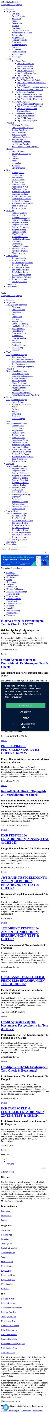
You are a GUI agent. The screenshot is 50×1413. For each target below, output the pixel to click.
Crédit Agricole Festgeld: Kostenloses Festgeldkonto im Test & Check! (24, 1025)
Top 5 (8, 352)
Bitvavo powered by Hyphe (13, 1343)
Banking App (6, 1235)
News (8, 421)
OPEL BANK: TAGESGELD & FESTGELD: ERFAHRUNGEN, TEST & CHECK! (23, 980)
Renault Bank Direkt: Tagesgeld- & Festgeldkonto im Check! (23, 792)
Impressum (11, 542)
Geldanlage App (8, 1253)
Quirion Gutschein (9, 1339)
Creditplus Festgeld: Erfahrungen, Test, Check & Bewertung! (24, 1068)
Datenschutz (11, 544)
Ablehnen (25, 711)
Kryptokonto (6, 1266)
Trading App (6, 1244)
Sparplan (5, 1257)
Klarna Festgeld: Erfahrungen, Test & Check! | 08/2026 (22, 622)
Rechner (9, 397)
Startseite (10, 300)
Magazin (10, 463)
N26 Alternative (8, 1352)
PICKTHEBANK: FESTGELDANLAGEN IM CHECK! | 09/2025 (20, 749)
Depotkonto (6, 1239)
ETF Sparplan (7, 1284)
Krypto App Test (8, 1321)
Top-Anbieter (12, 511)
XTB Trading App (9, 1348)
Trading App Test (8, 1317)
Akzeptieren (26, 705)
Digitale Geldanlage (9, 1248)
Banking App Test (8, 1312)
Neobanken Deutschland (11, 1308)
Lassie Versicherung (9, 1334)
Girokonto (5, 1230)
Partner (4, 1220)
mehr (26, 718)
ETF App (5, 1288)
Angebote (10, 302)
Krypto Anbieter (8, 1275)
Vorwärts (10, 1164)
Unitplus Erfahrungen (10, 1326)
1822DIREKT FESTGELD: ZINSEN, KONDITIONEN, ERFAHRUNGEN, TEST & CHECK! (20, 934)
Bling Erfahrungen (9, 1330)
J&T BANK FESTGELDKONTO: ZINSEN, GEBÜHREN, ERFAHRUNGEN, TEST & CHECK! (24, 883)
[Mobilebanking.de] (10, 2)
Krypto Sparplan (8, 1279)
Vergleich (10, 369)
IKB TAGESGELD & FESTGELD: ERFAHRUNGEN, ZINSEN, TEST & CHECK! (23, 1112)
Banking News (7, 1299)
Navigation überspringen (11, 4)
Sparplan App (7, 1262)
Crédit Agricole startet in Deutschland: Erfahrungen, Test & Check (24, 663)
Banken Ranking (8, 1303)
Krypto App (6, 1270)
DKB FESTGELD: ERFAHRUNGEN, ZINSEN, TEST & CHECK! (25, 839)
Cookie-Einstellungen (10, 1411)
